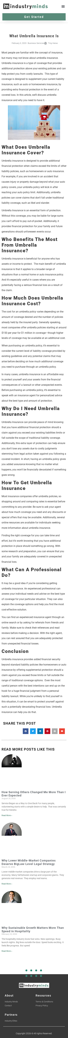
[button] (63, 6)
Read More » (7, 815)
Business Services (36, 43)
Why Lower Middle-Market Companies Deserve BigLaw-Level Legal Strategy (29, 862)
